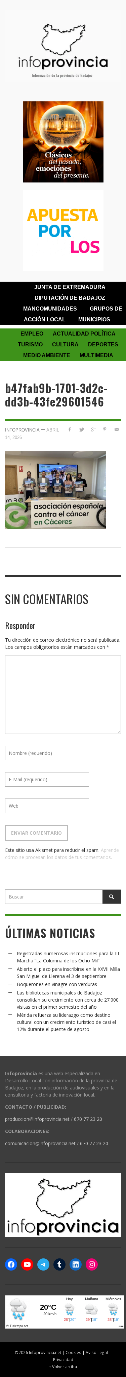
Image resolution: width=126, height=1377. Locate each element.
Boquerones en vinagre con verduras (57, 984)
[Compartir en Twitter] (81, 429)
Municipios (94, 319)
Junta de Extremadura (70, 287)
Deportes (103, 344)
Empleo (31, 334)
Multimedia (96, 355)
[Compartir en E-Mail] (116, 429)
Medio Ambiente (46, 355)
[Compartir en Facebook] (69, 429)
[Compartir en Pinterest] (104, 429)
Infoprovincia (22, 429)
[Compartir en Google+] (93, 429)
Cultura (65, 344)
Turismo (30, 344)
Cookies (73, 1352)
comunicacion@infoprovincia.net (40, 1143)
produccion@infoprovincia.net (37, 1119)
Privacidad (63, 1359)
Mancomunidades (50, 309)
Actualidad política (84, 334)
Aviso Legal (97, 1352)
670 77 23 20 (88, 1119)
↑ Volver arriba (63, 1366)
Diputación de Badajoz (70, 298)
